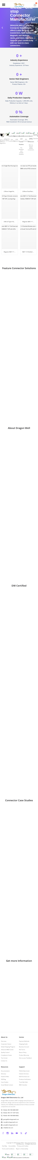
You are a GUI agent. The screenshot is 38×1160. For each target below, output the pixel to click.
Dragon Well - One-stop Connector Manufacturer (26, 1143)
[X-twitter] (21, 1133)
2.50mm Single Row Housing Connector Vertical (10, 191)
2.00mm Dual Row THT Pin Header (28, 191)
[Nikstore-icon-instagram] (8, 1133)
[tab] (7, 138)
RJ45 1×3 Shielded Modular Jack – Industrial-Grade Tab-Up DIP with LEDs (28, 252)
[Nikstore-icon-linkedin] (12, 1133)
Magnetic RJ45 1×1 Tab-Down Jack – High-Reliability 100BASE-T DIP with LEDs (28, 221)
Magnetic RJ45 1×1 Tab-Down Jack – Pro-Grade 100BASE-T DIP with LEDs (10, 252)
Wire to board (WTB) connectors (31, 146)
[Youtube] (17, 1133)
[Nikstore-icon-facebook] (3, 1133)
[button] (2, 27)
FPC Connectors (26, 140)
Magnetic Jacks (7, 139)
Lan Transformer (12, 140)
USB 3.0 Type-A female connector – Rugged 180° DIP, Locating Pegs (10, 221)
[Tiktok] (26, 1133)
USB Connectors (16, 140)
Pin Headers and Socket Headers (21, 149)
